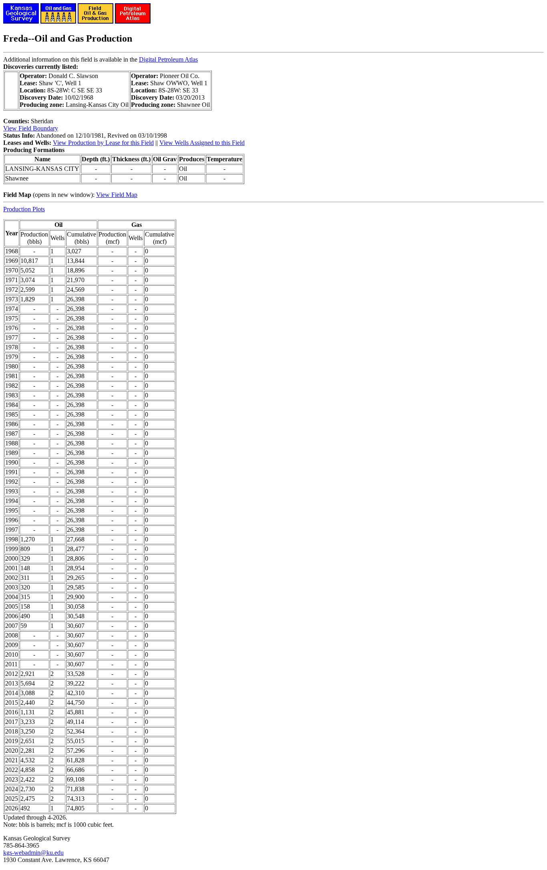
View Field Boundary (30, 128)
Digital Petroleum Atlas (168, 59)
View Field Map (116, 194)
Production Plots (24, 209)
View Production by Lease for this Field (103, 142)
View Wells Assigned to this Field (202, 142)
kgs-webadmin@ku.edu (33, 852)
